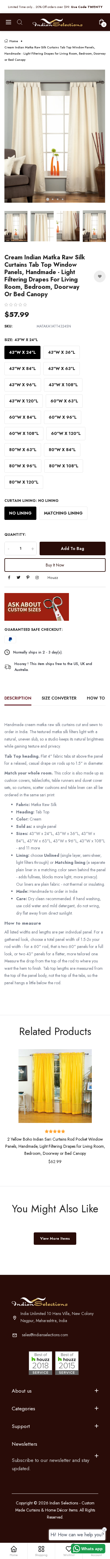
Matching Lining (63, 513)
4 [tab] (62, 199)
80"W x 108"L (63, 466)
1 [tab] (47, 199)
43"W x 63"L (61, 368)
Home (13, 41)
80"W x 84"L (62, 450)
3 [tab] (57, 199)
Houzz (53, 577)
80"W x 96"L (23, 466)
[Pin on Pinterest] (28, 578)
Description (17, 698)
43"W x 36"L (61, 352)
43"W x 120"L (23, 401)
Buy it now (55, 565)
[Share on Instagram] (37, 578)
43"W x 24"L (22, 352)
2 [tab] (52, 199)
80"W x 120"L (23, 482)
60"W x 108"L (24, 433)
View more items (55, 1238)
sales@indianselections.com (45, 1335)
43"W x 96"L (22, 385)
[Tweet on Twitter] (18, 578)
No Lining (20, 513)
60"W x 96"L (63, 417)
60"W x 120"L (66, 433)
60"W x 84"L (22, 417)
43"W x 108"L (63, 385)
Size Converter (59, 698)
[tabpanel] (55, 138)
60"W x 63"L (64, 401)
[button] (15, 304)
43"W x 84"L (22, 368)
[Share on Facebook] (9, 578)
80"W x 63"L (22, 450)
